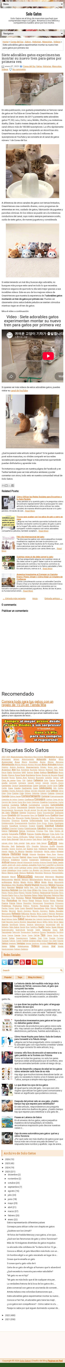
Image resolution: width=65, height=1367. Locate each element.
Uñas (38, 941)
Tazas (55, 930)
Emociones (6, 820)
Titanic (49, 935)
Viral (53, 946)
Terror (4, 935)
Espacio (32, 826)
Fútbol (31, 837)
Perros (28, 897)
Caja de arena (9, 780)
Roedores (34, 916)
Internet (20, 862)
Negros (19, 887)
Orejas (44, 890)
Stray (28, 927)
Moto (14, 885)
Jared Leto (11, 865)
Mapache (5, 877)
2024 (8, 757)
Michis (16, 882)
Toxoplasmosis (22, 938)
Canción (45, 783)
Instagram (34, 859)
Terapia (43, 932)
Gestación (20, 846)
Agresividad (7, 762)
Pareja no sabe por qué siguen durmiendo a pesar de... (33, 1308)
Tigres (30, 935)
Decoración (22, 807)
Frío (61, 834)
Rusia (55, 916)
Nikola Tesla (44, 887)
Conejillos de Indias (9, 799)
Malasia (22, 873)
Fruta (4, 837)
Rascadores (39, 908)
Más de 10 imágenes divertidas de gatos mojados (31, 1243)
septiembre (13, 1187)
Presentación (49, 903)
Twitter (25, 941)
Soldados (5, 927)
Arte (14, 769)
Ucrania (32, 941)
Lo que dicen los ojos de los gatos (31, 1085)
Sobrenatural (39, 925)
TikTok (37, 935)
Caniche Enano (56, 783)
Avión (61, 770)
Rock (28, 916)
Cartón (4, 788)
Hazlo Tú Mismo (16, 851)
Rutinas (9, 919)
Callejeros (38, 780)
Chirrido (34, 791)
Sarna (53, 919)
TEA (61, 930)
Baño (9, 772)
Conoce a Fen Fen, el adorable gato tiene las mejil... (31, 1300)
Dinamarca (31, 813)
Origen (50, 890)
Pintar (31, 900)
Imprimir (52, 857)
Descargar (59, 807)
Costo (28, 802)
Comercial (59, 793)
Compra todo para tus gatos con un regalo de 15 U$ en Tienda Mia (27, 703)
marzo (11, 1211)
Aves (56, 770)
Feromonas (30, 831)
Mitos (37, 882)
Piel (19, 901)
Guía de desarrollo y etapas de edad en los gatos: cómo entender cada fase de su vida (38, 1070)
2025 (7, 1163)
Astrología (25, 770)
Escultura (14, 826)
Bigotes (5, 775)
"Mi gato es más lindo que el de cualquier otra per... (31, 1279)
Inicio (35, 598)
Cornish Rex (6, 802)
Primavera (59, 903)
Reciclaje (12, 911)
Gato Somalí (42, 843)
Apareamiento (32, 767)
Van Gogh (52, 941)
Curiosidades (56, 805)
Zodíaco (17, 949)
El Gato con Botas (47, 818)
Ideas (29, 857)
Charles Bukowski (16, 791)
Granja (12, 849)
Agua (17, 762)
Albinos (51, 762)
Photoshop (11, 900)
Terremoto (51, 932)
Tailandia (46, 930)
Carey (35, 785)
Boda (22, 775)
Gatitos (46, 836)
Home (5, 42)
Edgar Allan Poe (8, 818)
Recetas (5, 911)
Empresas (16, 820)
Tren (40, 938)
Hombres (41, 854)
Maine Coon (13, 873)
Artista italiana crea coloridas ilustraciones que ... (30, 1292)
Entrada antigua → (53, 598)
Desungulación (7, 810)
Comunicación (56, 796)
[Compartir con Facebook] (12, 485)
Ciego (48, 791)
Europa (49, 828)
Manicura (47, 873)
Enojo (46, 820)
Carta (60, 785)
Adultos (52, 759)
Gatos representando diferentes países (26, 1222)
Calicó (29, 780)
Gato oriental (19, 843)
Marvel (13, 877)
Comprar (45, 796)
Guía (36, 849)
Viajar (60, 943)
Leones (29, 868)
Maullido (59, 876)
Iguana (35, 857)
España (40, 826)
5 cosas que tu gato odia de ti (21, 1263)
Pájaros (22, 893)
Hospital (15, 857)
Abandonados (17, 757)
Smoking (30, 925)
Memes (17, 879)
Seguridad (31, 922)
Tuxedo (19, 941)
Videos (57, 42)
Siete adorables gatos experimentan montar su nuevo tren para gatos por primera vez (32, 58)
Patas (34, 895)
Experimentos (58, 828)
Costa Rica (22, 802)
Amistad (37, 765)
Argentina (6, 770)
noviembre (13, 1178)
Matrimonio (49, 877)
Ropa (50, 916)
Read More (30, 511)
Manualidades (57, 873)
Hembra (29, 851)
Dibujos (14, 812)
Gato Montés (48, 839)
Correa (14, 802)
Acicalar (59, 757)
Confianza (29, 799)
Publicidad (59, 906)
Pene (13, 898)
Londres (25, 870)
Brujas (12, 778)
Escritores (58, 823)
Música (52, 885)
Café (61, 778)
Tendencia (35, 932)
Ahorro (24, 762)
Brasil (60, 775)
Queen (22, 908)
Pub (52, 906)
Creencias (35, 802)
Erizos (44, 823)
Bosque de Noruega (50, 775)
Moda (43, 882)
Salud (21, 919)
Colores (51, 793)
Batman (30, 772)
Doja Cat (33, 815)
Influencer (5, 860)
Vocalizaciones (8, 949)
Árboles (43, 767)
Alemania (59, 762)
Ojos (29, 890)
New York (34, 887)
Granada (59, 846)
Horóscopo (6, 857)
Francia (30, 834)
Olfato (35, 890)
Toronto (4, 938)
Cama (52, 780)
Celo (54, 788)
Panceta (28, 893)
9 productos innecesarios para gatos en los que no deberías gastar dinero (37, 1021)
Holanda (33, 854)
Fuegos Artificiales (20, 837)
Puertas (5, 908)
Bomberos (30, 775)
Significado (14, 925)
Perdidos (20, 898)
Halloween (52, 849)
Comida (5, 796)
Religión (52, 914)
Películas (47, 895)
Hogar (25, 854)
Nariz (4, 887)
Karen (39, 865)
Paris (61, 893)
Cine (4, 793)
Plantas (59, 900)
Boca (17, 775)
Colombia (35, 793)
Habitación (42, 849)
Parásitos (54, 893)
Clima (9, 793)
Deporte (31, 807)
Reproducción (7, 916)
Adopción (41, 759)
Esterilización (30, 828)
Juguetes (32, 865)
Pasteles (28, 895)
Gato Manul (37, 839)
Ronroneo (42, 916)
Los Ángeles (34, 870)
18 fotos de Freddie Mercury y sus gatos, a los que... (32, 1235)
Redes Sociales (56, 911)
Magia (4, 873)
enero (10, 1219)
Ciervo (60, 791)
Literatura (11, 870)
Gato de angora (26, 839)
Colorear (43, 793)
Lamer (4, 867)
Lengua (22, 867)
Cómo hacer (15, 796)
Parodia (5, 895)
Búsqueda (40, 778)
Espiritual (49, 825)
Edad (61, 815)
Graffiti (52, 846)
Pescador (59, 898)
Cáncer (38, 783)
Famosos (13, 831)
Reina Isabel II (42, 914)
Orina (56, 890)
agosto (11, 1191)
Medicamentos (7, 879)
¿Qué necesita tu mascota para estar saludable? (30, 1271)
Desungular (18, 810)
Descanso (49, 807)
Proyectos (34, 906)
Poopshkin (27, 903)
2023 (4, 757)
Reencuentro (6, 914)
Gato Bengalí (13, 839)
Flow (46, 831)
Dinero (39, 813)
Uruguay (45, 941)
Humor (23, 857)
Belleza (43, 772)
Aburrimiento (38, 757)
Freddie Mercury (42, 834)
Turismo (60, 938)
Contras (49, 799)
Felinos (22, 831)
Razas (60, 908)
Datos (4, 807)
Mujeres (35, 885)
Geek (13, 846)
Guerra (30, 849)
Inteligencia (45, 859)
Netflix (26, 887)
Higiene (60, 851)
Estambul (13, 828)
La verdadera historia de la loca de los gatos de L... (31, 1283)
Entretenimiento (8, 823)
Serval (56, 922)
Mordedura (7, 885)
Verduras (35, 943)
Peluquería (6, 898)
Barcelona (17, 772)
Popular (8, 977)
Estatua (21, 828)
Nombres (6, 890)
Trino (45, 938)
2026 (7, 1159)
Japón (60, 862)
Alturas (18, 765)
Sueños (48, 927)
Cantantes (6, 785)
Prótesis (26, 906)
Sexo (61, 922)
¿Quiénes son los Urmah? (19, 1230)
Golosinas (44, 846)
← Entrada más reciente (14, 598)
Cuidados (14, 805)
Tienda (17, 935)
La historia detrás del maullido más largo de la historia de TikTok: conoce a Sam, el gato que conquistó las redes (36, 986)
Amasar (24, 765)
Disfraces (59, 812)
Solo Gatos (34, 14)
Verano (28, 943)
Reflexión (16, 913)
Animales (52, 764)
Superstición (20, 930)
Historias (36, 42)
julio (10, 1195)
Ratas (47, 908)
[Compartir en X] (9, 485)
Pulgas (11, 908)
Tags (20, 977)
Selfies (45, 922)
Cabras (56, 778)
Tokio (61, 935)
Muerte (27, 885)
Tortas (11, 938)
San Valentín (38, 919)
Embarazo (59, 818)
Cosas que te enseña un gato (21, 1259)
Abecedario (28, 757)
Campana (22, 783)
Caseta (17, 788)
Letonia (35, 868)
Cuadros (44, 802)
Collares (28, 793)
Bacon (4, 772)
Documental (25, 815)
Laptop (10, 868)
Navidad (11, 887)
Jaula (18, 865)
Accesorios (49, 756)
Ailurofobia (33, 762)
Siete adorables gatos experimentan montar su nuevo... (33, 1296)
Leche (16, 868)
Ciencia (54, 790)
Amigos (31, 765)
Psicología (44, 906)
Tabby (37, 930)
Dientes (23, 812)
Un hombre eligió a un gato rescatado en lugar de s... (32, 1255)
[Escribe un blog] (6, 485)
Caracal (15, 786)
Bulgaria (31, 778)
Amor (44, 764)
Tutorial (12, 941)
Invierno (43, 862)
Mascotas (47, 42)
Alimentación (8, 764)
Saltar (15, 919)
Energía (24, 820)
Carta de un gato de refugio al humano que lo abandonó (34, 1267)
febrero (11, 1215)
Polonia (19, 903)
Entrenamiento (56, 820)
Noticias (14, 890)
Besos (60, 772)
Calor (46, 780)
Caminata (13, 783)
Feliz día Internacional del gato (30, 537)
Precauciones (38, 903)
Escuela (5, 826)
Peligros (55, 895)
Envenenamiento (21, 823)
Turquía (5, 941)
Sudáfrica (34, 927)
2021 (7, 1319)
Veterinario (52, 943)
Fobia (51, 831)
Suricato (30, 930)
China (27, 791)
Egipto (27, 818)
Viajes (4, 946)
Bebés (36, 772)
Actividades (6, 759)
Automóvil (49, 770)
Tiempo (10, 935)
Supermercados (8, 930)
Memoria (25, 879)
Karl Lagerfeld (48, 865)
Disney (4, 815)
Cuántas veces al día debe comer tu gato (35, 557)
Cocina (15, 793)
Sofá (58, 925)
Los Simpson (45, 870)
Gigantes (35, 846)
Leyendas (44, 867)
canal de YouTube (19, 390)
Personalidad (38, 897)
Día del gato (42, 810)
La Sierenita (58, 865)
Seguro (39, 922)
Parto (10, 895)
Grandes (5, 849)
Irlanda (49, 862)
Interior (13, 862)
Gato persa (30, 843)
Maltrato (30, 873)
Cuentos (5, 805)
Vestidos (43, 943)
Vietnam (45, 946)
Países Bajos (13, 893)
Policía (12, 903)
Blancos (11, 775)
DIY (18, 815)
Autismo (41, 770)
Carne (55, 786)
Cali (24, 780)
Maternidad (39, 877)
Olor (39, 890)
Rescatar (17, 916)
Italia (55, 862)
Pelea (40, 895)
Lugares (54, 870)
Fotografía (13, 834)
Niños (54, 887)
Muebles (20, 885)
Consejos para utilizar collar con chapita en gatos (30, 1226)
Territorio (59, 932)
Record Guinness (24, 911)
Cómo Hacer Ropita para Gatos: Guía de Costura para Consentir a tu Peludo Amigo (37, 1037)
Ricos (24, 916)
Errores (51, 823)
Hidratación (38, 851)
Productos (17, 906)
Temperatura (26, 932)
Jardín (4, 865)
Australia (33, 770)
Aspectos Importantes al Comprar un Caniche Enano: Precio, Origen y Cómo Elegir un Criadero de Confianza (39, 576)
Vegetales (12, 943)
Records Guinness (40, 911)
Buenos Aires (21, 778)
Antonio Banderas (17, 767)
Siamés (5, 924)
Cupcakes (45, 805)
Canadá (31, 783)
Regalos (33, 914)
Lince (4, 870)
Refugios (25, 913)
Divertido (12, 815)
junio (10, 1199)
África (61, 759)
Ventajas (21, 943)
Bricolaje (5, 778)
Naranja (59, 885)
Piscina (46, 901)
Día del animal (30, 810)
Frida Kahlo (55, 834)
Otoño (61, 890)
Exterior (5, 831)
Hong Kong (51, 854)
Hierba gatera (50, 851)
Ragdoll (29, 908)
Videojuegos (23, 946)
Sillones (23, 925)
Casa (10, 788)
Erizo (39, 823)
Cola (22, 793)
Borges (38, 775)
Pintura (38, 900)
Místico (30, 882)
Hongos (60, 854)
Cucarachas (53, 802)
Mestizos (47, 879)
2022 (7, 1315)
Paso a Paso (19, 895)
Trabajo (32, 938)
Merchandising (36, 879)
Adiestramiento (28, 759)
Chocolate (41, 791)
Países (4, 893)
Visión (60, 946)
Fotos (22, 833)
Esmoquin (23, 826)
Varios (5, 943)
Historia (5, 854)
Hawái (60, 849)
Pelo (61, 895)
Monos (50, 882)
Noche (60, 887)
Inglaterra (15, 859)
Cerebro (5, 791)
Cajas (18, 780)
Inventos (36, 862)
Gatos (28, 42)
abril (10, 1207)
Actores (16, 759)
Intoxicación (27, 862)
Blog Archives (35, 977)
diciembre (13, 1174)
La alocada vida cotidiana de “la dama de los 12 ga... (32, 1247)
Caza (35, 788)
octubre (11, 1183)
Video (12, 946)
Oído (24, 890)
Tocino (55, 935)
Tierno (23, 935)
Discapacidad (48, 813)
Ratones (53, 908)
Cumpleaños (34, 805)
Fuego (9, 837)
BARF (24, 772)
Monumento (58, 882)
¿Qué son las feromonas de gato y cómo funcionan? (32, 1239)
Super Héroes (57, 927)
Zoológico (24, 949)
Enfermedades (36, 820)
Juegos (24, 865)
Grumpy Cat (21, 849)
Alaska (43, 762)
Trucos (52, 938)
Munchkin (44, 885)
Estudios (41, 828)
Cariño (49, 786)
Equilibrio (32, 823)
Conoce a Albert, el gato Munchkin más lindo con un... (32, 1251)
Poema (5, 903)
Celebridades (45, 788)
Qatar (17, 908)
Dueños (54, 815)
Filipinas (39, 831)
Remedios (59, 914)
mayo (10, 1203)
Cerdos (60, 788)
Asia (18, 770)
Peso (3, 901)
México (55, 879)
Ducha (47, 815)
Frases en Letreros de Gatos (28, 1117)
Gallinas (38, 837)
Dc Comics (11, 807)
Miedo (23, 882)
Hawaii (4, 851)
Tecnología (7, 932)
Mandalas (39, 873)
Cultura (23, 805)
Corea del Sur (16, 42)
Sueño (41, 927)
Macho (60, 870)
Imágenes (43, 857)
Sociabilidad (50, 925)
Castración (27, 788)
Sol (62, 925)
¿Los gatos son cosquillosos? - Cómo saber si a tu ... (32, 1304)
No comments (19, 69)
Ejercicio (35, 818)
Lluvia (18, 870)
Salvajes (28, 919)
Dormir (41, 815)
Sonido (22, 927)
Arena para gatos (55, 767)
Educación (20, 818)
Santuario (46, 919)
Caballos (48, 778)
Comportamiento (30, 796)
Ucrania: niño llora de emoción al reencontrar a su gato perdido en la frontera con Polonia (38, 1054)
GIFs (28, 846)
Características (25, 785)
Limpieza (59, 867)
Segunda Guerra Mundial (16, 922)
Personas (50, 897)
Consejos (39, 799)
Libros (52, 867)
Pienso (25, 901)
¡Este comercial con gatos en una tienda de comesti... (32, 1287)
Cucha (60, 802)
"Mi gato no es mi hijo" (17, 1275)
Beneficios (53, 772)
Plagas (52, 901)
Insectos (24, 860)
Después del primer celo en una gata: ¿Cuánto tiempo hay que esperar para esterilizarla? (36, 1102)
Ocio (20, 890)
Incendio (60, 857)
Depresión (40, 807)
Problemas (6, 906)
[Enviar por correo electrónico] (3, 485)
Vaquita (60, 941)
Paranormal (45, 892)
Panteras (35, 893)
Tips (43, 935)
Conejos (21, 799)
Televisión (16, 932)
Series (50, 922)
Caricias (42, 785)
